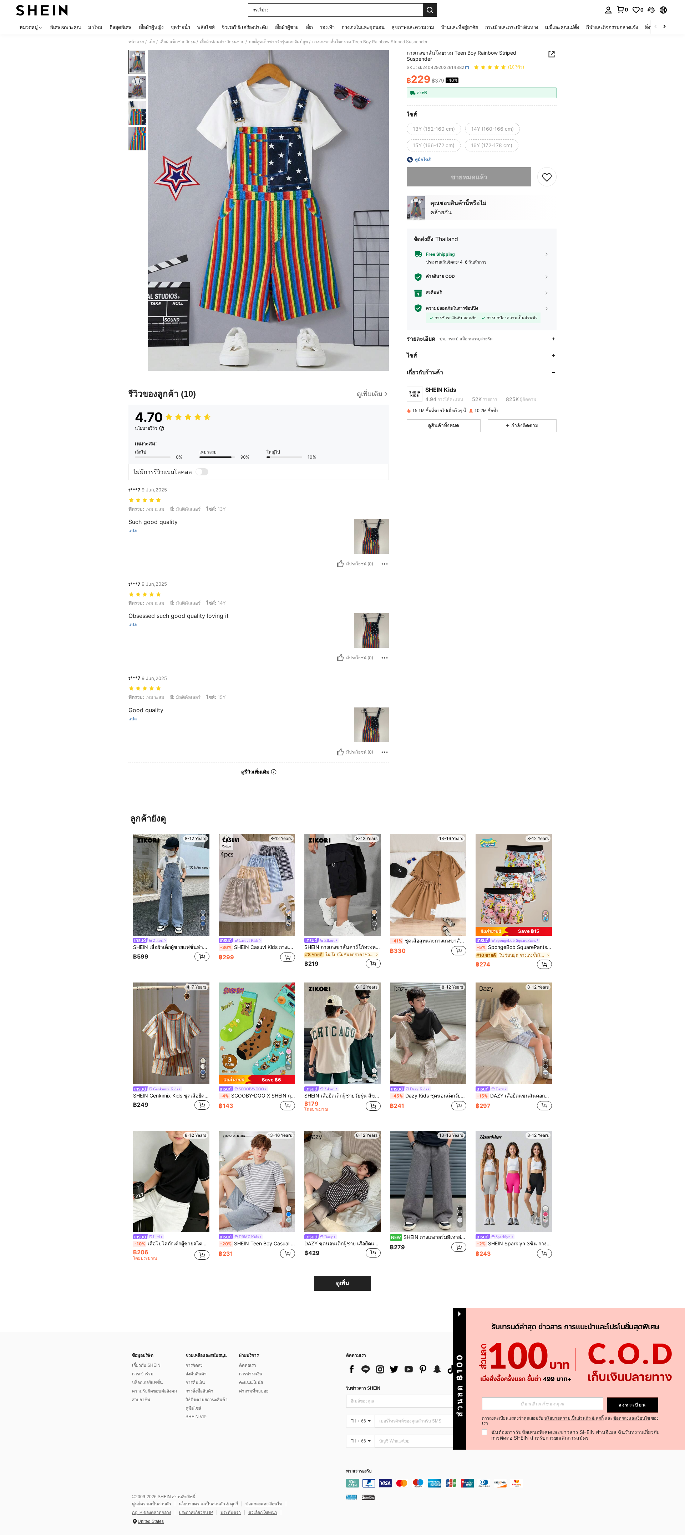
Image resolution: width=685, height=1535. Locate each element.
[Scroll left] (655, 27)
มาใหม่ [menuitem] (95, 27)
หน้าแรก (136, 41)
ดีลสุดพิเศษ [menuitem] (121, 27)
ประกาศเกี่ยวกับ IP (196, 1512)
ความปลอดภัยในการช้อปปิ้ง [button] (452, 308)
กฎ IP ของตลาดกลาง (151, 1512)
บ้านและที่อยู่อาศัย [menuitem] (459, 27)
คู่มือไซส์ (193, 1408)
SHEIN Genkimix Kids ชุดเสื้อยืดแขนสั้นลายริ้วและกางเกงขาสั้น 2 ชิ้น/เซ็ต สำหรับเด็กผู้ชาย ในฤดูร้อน (171, 1096)
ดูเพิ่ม (342, 1283)
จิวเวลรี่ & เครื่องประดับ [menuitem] (245, 27)
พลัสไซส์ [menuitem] (206, 27)
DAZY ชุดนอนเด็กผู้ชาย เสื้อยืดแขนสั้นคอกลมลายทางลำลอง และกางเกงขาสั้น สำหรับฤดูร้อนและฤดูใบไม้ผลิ (342, 1243)
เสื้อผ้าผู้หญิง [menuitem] (151, 27)
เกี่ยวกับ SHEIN (146, 1365)
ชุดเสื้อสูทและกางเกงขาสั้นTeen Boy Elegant (428, 941)
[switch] (202, 471)
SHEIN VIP (196, 1416)
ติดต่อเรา (247, 1365)
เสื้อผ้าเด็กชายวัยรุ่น (177, 41)
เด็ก (151, 41)
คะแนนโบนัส (251, 1382)
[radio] (434, 129)
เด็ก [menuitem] (309, 27)
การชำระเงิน (250, 1373)
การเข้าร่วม (142, 1373)
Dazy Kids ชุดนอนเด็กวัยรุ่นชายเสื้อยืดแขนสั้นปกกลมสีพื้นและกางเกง (428, 1096)
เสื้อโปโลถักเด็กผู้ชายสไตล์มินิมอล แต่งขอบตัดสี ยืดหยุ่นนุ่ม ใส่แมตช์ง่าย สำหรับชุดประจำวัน (172, 1243)
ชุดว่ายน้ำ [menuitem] (180, 27)
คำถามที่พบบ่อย (254, 1391)
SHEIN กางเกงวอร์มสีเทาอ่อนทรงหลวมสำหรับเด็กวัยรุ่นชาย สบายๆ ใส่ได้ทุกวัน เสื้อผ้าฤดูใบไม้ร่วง (428, 1237)
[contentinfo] (453, 1483)
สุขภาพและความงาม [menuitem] (413, 27)
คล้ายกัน (441, 212)
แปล (132, 530)
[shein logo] (42, 10)
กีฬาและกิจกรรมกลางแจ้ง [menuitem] (612, 27)
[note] (514, 931)
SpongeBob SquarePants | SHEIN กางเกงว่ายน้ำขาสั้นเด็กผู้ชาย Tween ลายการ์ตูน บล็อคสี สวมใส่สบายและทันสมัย (514, 947)
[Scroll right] (664, 27)
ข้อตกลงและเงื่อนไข (263, 1503)
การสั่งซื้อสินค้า (199, 1391)
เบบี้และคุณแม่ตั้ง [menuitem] (562, 27)
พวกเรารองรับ (359, 1471)
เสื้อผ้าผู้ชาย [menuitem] (287, 27)
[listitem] (171, 902)
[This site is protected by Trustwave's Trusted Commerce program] (351, 1497)
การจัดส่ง (194, 1365)
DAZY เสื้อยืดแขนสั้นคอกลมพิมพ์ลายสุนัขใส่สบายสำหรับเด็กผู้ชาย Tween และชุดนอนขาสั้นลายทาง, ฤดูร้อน (514, 1096)
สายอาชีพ (141, 1399)
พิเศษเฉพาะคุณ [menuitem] (65, 27)
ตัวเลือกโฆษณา (262, 1512)
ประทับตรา (230, 1512)
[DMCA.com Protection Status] (368, 1497)
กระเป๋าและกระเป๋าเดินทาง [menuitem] (511, 27)
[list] (403, 1369)
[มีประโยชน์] (340, 564)
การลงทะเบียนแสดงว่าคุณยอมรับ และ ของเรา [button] (570, 1421)
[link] (622, 9)
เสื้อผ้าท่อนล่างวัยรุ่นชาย (222, 41)
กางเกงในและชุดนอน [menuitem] (363, 27)
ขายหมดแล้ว (469, 176)
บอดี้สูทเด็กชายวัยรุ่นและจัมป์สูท (278, 41)
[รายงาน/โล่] (384, 564)
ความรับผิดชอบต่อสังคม (154, 1391)
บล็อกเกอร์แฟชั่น (147, 1382)
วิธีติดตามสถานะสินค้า (207, 1399)
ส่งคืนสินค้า (196, 1373)
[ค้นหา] (430, 10)
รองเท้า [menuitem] (327, 27)
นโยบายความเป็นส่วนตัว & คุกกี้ (208, 1503)
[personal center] (608, 10)
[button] (651, 10)
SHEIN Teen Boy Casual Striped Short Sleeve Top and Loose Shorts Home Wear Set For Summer (257, 1243)
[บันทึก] (547, 176)
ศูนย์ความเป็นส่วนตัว (151, 1503)
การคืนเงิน (195, 1382)
